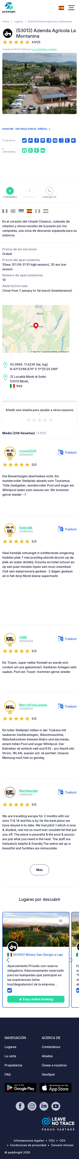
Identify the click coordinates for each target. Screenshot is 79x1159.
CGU (52, 1140)
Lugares (18, 21)
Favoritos (30, 197)
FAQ (8, 1074)
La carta (10, 1056)
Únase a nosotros (54, 1065)
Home (5, 21)
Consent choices (62, 1145)
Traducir (71, 452)
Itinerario (10, 197)
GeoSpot (48, 1074)
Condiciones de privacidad (28, 1145)
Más (39, 870)
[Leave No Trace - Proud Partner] (58, 1123)
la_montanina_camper (44, 49)
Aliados (47, 1056)
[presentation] (7, 83)
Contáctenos (51, 1047)
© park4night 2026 (17, 1152)
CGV (62, 1140)
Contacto (49, 197)
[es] (61, 7)
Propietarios (13, 1065)
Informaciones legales (29, 1140)
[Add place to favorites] (60, 921)
